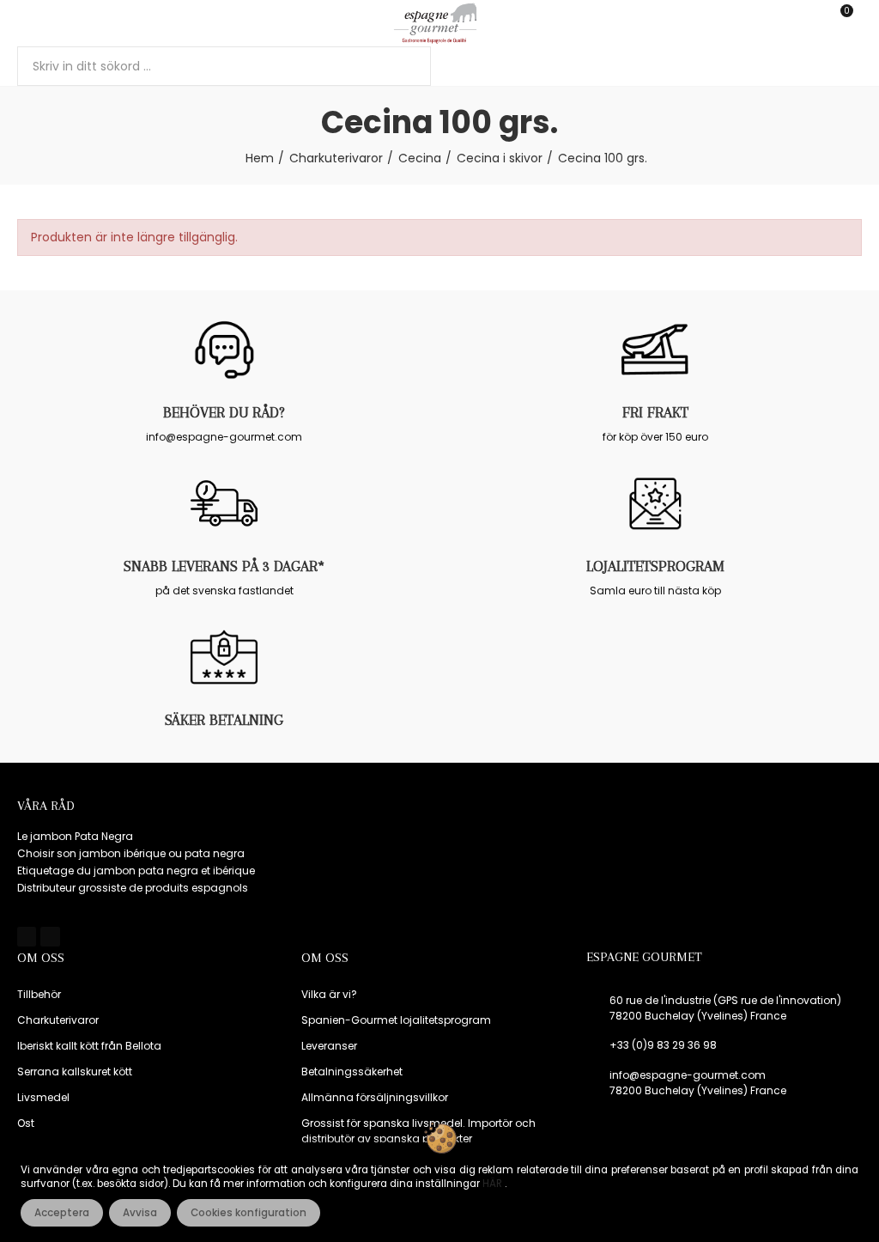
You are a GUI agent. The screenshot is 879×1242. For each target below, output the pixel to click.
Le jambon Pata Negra (75, 836)
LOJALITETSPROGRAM (655, 566)
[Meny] (25, 23)
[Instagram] (49, 936)
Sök (403, 66)
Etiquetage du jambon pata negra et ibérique (136, 870)
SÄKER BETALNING (224, 719)
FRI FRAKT (655, 412)
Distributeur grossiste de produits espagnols (132, 887)
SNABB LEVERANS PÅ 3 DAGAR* (224, 566)
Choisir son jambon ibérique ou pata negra (131, 853)
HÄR (493, 1183)
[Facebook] (26, 936)
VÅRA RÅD (46, 805)
